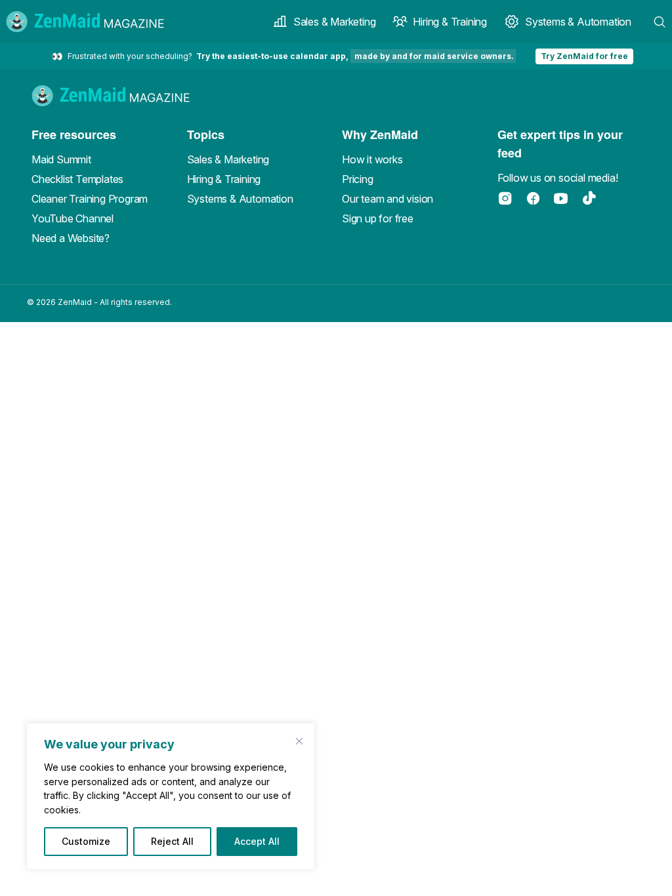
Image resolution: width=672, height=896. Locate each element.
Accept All (257, 841)
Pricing (357, 179)
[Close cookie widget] (299, 741)
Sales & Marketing (334, 21)
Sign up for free (377, 218)
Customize (86, 841)
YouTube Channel (73, 218)
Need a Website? (71, 238)
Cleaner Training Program (90, 198)
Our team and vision (387, 198)
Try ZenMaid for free (584, 56)
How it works (372, 159)
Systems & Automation (578, 21)
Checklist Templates (77, 179)
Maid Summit (61, 159)
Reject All (172, 841)
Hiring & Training (450, 21)
